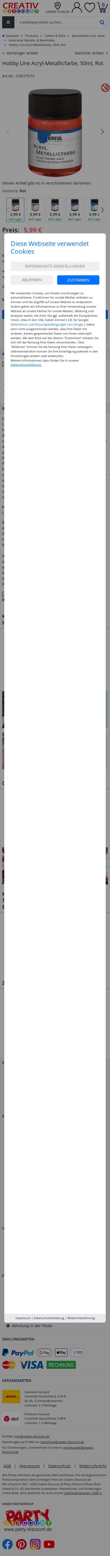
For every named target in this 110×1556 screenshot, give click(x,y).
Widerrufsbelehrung (81, 1318)
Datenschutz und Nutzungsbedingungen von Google (47, 324)
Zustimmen (78, 280)
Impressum (23, 1318)
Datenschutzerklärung (49, 1318)
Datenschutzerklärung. (26, 365)
